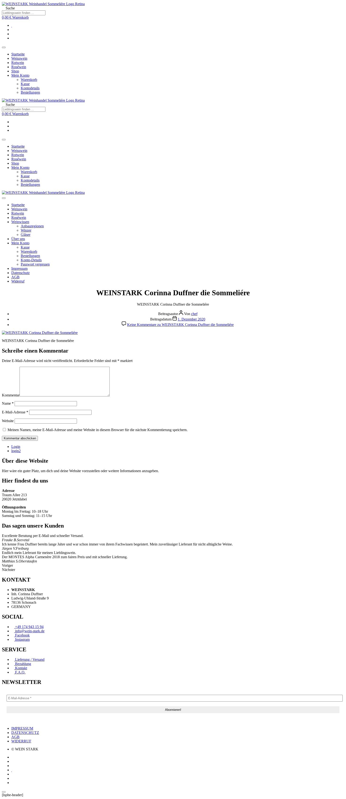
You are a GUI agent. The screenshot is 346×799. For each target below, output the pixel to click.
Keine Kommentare (180, 325)
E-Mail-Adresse (15, 412)
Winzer (26, 230)
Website (8, 421)
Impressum (19, 268)
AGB (15, 277)
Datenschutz (20, 273)
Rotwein (17, 63)
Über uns (18, 239)
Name (8, 403)
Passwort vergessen (35, 264)
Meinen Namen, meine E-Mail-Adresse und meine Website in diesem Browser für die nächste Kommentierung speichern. (98, 430)
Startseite (18, 54)
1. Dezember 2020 (191, 319)
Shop (15, 71)
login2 (16, 451)
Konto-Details (31, 260)
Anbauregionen (32, 226)
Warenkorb (29, 80)
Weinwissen (20, 222)
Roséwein (18, 67)
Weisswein (19, 58)
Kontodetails (30, 88)
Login (15, 447)
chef (194, 314)
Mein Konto (20, 75)
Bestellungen (30, 92)
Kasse (25, 84)
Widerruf (17, 281)
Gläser (25, 235)
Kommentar (11, 395)
